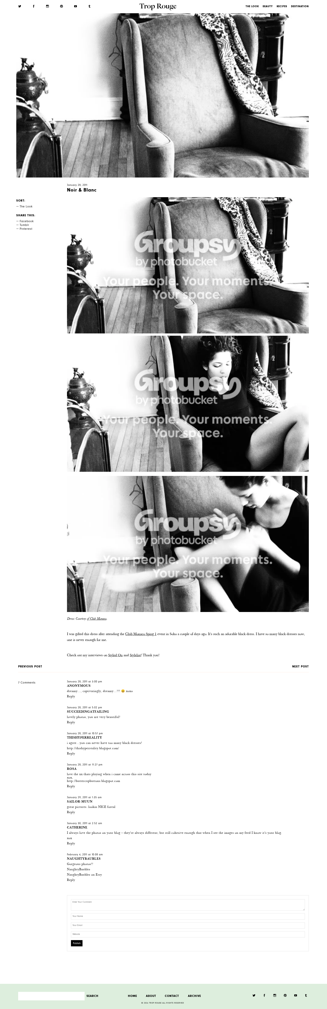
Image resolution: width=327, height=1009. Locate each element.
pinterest (26, 229)
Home (132, 996)
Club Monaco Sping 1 (140, 634)
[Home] (157, 7)
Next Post (300, 667)
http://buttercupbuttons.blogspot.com (93, 781)
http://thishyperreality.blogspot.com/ (93, 748)
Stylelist (135, 655)
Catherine (77, 828)
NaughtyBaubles (84, 859)
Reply (71, 696)
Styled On (115, 655)
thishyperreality (84, 738)
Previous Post (30, 667)
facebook (27, 221)
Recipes (282, 6)
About (151, 996)
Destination (300, 6)
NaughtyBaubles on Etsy (84, 875)
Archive (194, 996)
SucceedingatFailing (88, 712)
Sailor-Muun (80, 802)
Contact (172, 996)
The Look (252, 6)
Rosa (72, 769)
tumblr (24, 225)
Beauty (268, 6)
